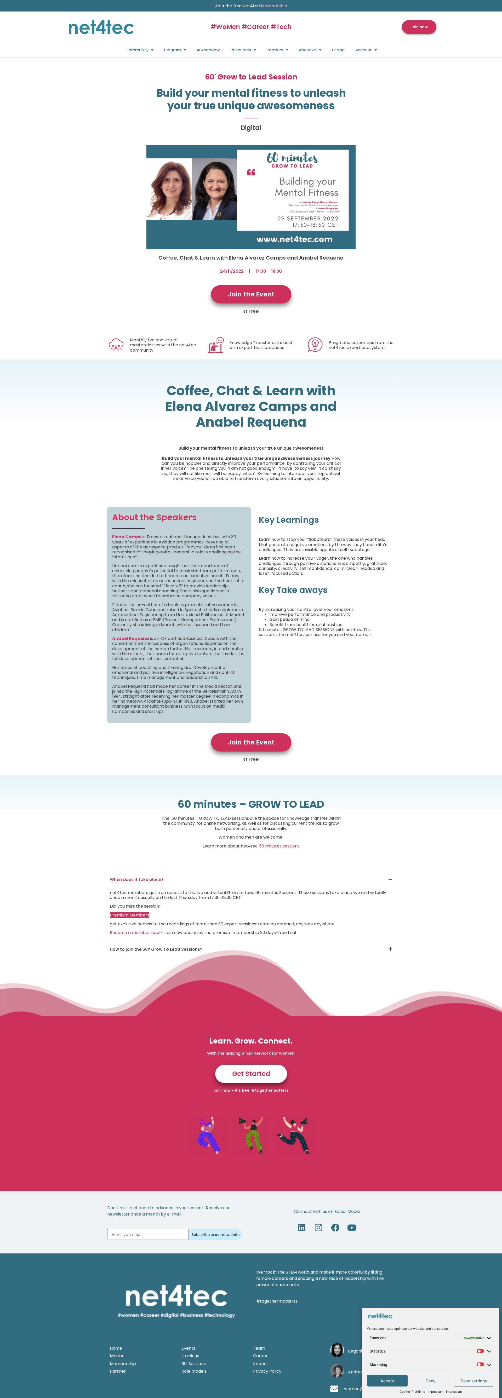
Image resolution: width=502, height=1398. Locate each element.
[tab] (251, 879)
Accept (387, 1380)
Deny (431, 1380)
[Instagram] (318, 1227)
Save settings (474, 1380)
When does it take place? (137, 879)
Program (172, 50)
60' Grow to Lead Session (251, 77)
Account (363, 50)
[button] (419, 27)
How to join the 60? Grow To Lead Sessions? (156, 949)
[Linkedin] (301, 1227)
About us (307, 50)
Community (137, 50)
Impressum (435, 1392)
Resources (241, 50)
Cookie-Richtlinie (412, 1392)
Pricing (338, 50)
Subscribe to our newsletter (216, 1234)
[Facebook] (335, 1227)
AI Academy (208, 50)
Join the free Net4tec (251, 6)
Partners (275, 50)
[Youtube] (352, 1227)
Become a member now (135, 933)
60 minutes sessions (279, 846)
